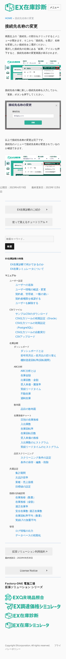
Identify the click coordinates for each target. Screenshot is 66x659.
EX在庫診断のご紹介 (28, 209)
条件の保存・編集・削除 (35, 462)
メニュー (54, 7)
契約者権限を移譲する (28, 298)
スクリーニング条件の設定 (36, 457)
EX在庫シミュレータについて (27, 268)
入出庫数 (26, 424)
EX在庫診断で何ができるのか (27, 264)
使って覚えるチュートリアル (28, 222)
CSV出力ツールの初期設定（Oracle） (36, 318)
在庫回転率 (27, 428)
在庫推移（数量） (25, 497)
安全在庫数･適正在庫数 (28, 511)
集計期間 (20, 473)
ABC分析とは (28, 370)
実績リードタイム (31, 389)
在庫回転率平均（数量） (29, 515)
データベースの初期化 (28, 535)
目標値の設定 (23, 486)
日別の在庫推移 (29, 419)
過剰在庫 (26, 398)
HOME (8, 18)
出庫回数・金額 (29, 379)
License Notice (29, 570)
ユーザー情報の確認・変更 (30, 289)
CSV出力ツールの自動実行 (30, 332)
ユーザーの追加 (24, 284)
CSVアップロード (25, 336)
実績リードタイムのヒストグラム (40, 446)
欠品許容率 (21, 477)
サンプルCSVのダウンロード (31, 313)
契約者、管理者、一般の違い (31, 294)
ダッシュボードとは (32, 350)
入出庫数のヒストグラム (35, 442)
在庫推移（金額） (25, 501)
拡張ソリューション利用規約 (28, 551)
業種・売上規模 (24, 482)
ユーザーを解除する (26, 303)
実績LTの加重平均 (25, 520)
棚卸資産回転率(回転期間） (36, 360)
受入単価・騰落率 (31, 384)
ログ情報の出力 (24, 530)
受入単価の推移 (29, 437)
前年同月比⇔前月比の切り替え (38, 355)
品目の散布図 (28, 409)
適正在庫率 (21, 506)
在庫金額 (26, 375)
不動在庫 (26, 393)
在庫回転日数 (28, 433)
